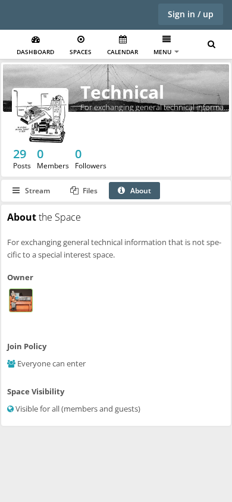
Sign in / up (191, 14)
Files (89, 191)
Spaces (81, 52)
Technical (122, 92)
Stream (36, 191)
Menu (163, 52)
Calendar (122, 52)
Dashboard (35, 52)
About (139, 191)
